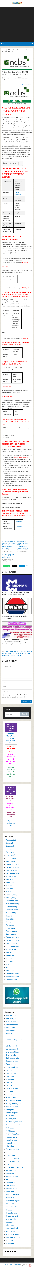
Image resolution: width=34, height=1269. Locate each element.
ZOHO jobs (10, 1243)
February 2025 (11, 895)
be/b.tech (23, 651)
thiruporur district (12, 1195)
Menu (3, 44)
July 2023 (9, 952)
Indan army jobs (12, 1088)
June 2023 (10, 955)
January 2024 (11, 934)
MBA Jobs (10, 1128)
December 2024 (12, 901)
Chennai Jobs (11, 1055)
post (28, 653)
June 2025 (10, 882)
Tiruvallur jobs (11, 1213)
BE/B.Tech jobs (22, 78)
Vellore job (10, 1231)
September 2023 (12, 946)
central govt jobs (7, 80)
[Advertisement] (17, 24)
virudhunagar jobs (13, 1237)
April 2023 (10, 961)
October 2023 (11, 943)
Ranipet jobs (11, 1170)
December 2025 (12, 864)
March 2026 (10, 855)
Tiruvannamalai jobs (13, 1216)
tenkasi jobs (10, 1186)
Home (4, 50)
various (19, 655)
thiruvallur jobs (11, 1198)
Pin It (27, 566)
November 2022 (12, 977)
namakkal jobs (11, 1140)
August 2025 (11, 876)
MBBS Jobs (10, 1131)
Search (7, 710)
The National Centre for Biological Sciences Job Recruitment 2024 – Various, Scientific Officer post (8, 545)
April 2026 (10, 852)
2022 (7, 651)
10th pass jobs (11, 1016)
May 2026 (9, 849)
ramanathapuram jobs (14, 1167)
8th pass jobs (11, 1022)
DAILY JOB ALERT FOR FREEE (12, 1265)
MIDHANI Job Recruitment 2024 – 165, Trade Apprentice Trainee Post (16, 594)
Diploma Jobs (11, 1073)
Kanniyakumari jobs (13, 1104)
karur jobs (10, 1110)
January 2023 (11, 971)
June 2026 (10, 846)
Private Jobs (11, 1155)
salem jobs (10, 1173)
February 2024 (11, 931)
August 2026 (11, 840)
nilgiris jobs (10, 1146)
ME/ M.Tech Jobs (13, 1134)
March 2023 (10, 964)
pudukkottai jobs (12, 1161)
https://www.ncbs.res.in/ (21, 457)
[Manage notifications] (30, 1265)
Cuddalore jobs (12, 1061)
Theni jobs (10, 1192)
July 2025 (9, 879)
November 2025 (12, 867)
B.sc (7, 1037)
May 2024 (9, 922)
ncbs (19, 653)
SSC (7, 1180)
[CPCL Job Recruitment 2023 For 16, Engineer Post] (17, 606)
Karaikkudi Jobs (12, 1107)
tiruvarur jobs (11, 1219)
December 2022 (12, 974)
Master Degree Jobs (14, 1122)
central (29, 651)
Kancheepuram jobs (14, 1101)
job (13, 653)
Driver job (10, 1076)
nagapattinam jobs (13, 1137)
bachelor (16, 651)
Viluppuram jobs (12, 1234)
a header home (12, 1025)
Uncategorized (12, 1228)
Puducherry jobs (12, 1158)
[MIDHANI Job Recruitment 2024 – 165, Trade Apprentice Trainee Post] (17, 582)
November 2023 (12, 940)
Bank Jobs (10, 1043)
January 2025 (11, 898)
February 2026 (11, 858)
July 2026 (9, 843)
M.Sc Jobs (10, 1116)
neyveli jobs (10, 1143)
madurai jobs (11, 1119)
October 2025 (11, 870)
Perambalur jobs (12, 1149)
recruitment (6, 655)
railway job (10, 1164)
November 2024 (12, 904)
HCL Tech (10, 1085)
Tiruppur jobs (11, 1210)
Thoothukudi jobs (13, 1201)
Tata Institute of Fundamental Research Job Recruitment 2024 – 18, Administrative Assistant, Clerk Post (23, 545)
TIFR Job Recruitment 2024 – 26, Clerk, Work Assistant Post (8, 556)
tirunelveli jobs (11, 1204)
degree (4, 653)
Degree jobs (11, 1064)
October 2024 (11, 907)
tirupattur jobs (11, 1207)
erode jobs (10, 1079)
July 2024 (9, 916)
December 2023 (12, 937)
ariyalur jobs (10, 1034)
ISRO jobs (10, 1091)
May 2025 (9, 886)
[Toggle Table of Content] (19, 163)
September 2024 (12, 910)
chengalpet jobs (12, 1052)
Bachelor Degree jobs (10, 78)
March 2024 (10, 928)
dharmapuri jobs (12, 1067)
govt (9, 653)
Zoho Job (9, 1240)
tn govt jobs (10, 1222)
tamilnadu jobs (11, 1183)
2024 (11, 651)
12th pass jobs (11, 1019)
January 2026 (11, 861)
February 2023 (11, 968)
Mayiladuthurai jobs (13, 1125)
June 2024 (10, 919)
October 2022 (11, 980)
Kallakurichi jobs (12, 1098)
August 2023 (11, 949)
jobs (16, 653)
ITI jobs (9, 1094)
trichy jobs (10, 1225)
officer (24, 653)
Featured (9, 1082)
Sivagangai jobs (12, 1176)
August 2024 (11, 913)
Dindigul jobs (11, 1070)
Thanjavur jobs (11, 1189)
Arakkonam (10, 1031)
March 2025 (10, 892)
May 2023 (9, 958)
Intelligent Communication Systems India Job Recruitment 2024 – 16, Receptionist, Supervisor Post (15, 642)
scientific (13, 655)
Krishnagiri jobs (12, 1113)
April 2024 (10, 925)
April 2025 (9, 889)
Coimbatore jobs (12, 1058)
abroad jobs (10, 1028)
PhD (7, 1152)
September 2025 (12, 873)
